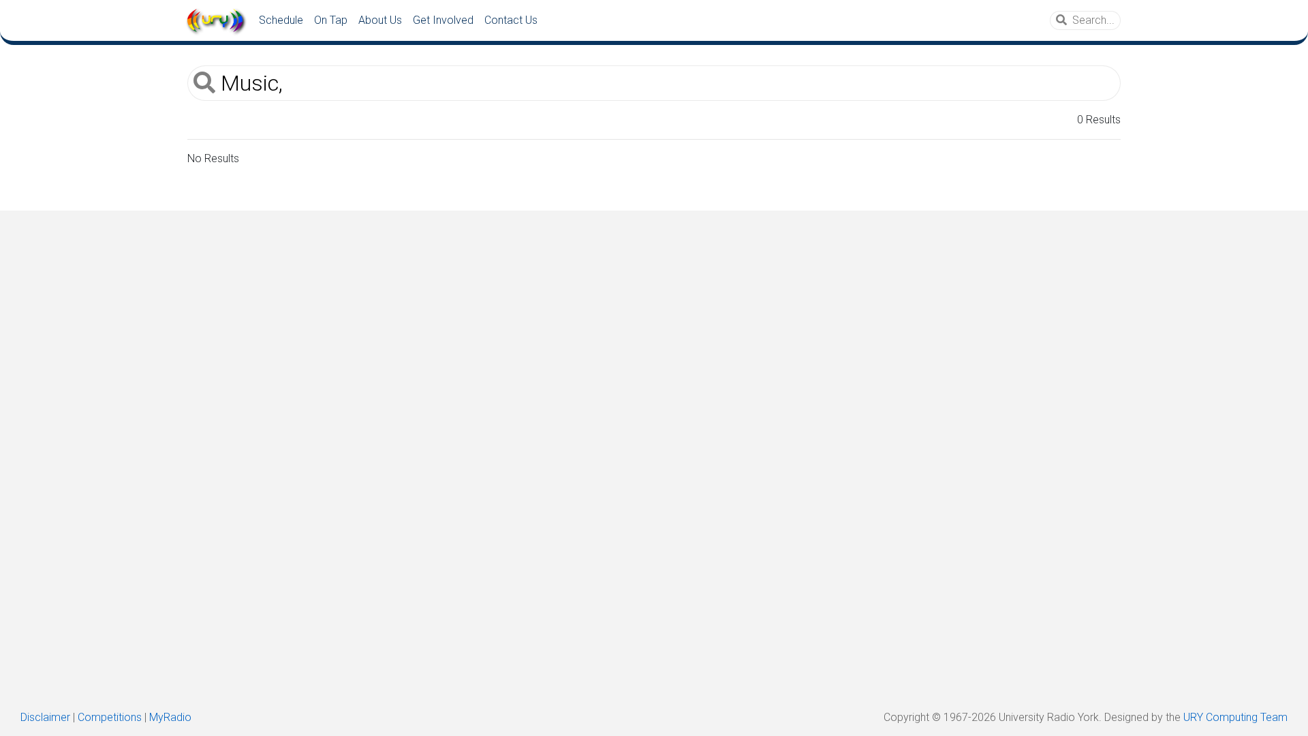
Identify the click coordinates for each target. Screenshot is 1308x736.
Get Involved (443, 20)
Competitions (110, 717)
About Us (380, 20)
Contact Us (511, 20)
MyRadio (170, 717)
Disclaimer (45, 717)
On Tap (330, 20)
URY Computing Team (1235, 717)
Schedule (281, 20)
